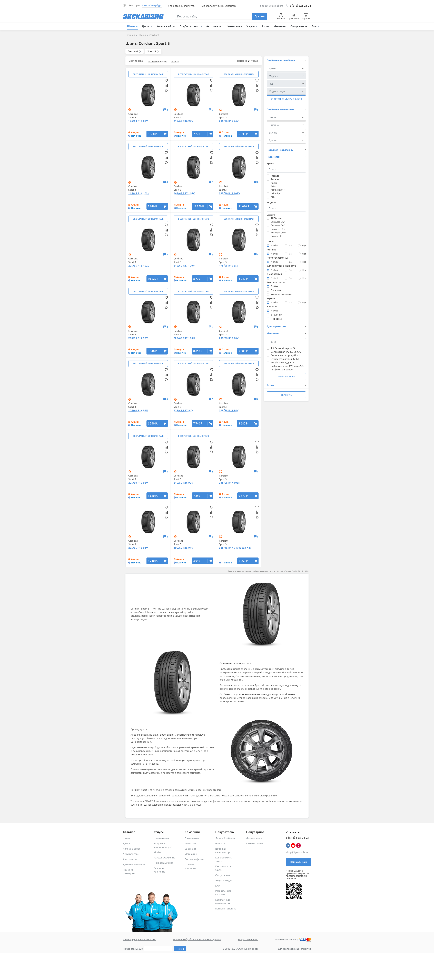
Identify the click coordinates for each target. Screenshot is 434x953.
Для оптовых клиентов (181, 5)
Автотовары (213, 26)
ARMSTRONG (278, 189)
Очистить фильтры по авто (286, 98)
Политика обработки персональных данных (197, 939)
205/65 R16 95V (229, 338)
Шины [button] (131, 26)
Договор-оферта (194, 859)
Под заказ (276, 318)
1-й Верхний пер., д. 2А (283, 348)
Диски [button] (146, 26)
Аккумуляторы (131, 854)
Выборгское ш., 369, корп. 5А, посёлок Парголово (287, 367)
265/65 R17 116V (184, 193)
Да (290, 245)
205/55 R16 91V (138, 547)
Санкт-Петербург (152, 5)
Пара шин (276, 290)
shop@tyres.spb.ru (297, 852)
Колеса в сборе (165, 26)
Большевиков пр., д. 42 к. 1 (285, 355)
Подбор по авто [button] (190, 26)
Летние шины (254, 838)
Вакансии (190, 848)
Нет (304, 245)
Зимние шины (254, 843)
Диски (126, 843)
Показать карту (286, 376)
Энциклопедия (223, 880)
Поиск (180, 948)
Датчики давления (134, 864)
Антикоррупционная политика (139, 939)
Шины (126, 838)
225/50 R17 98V (138, 482)
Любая (274, 286)
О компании (192, 838)
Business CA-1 (278, 221)
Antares (275, 179)
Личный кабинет (225, 838)
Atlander (275, 193)
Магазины (280, 26)
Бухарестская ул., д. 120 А (285, 358)
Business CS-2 (278, 228)
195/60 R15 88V (138, 121)
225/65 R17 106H (184, 338)
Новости (220, 843)
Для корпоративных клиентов (218, 5)
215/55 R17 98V (138, 338)
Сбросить (286, 394)
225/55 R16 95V (229, 410)
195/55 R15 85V (229, 265)
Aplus (274, 182)
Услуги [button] (250, 26)
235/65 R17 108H (229, 482)
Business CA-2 (278, 225)
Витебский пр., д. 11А (282, 362)
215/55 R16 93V (183, 482)
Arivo (273, 186)
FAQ (217, 885)
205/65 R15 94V (229, 121)
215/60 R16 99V (183, 121)
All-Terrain (276, 218)
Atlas (273, 196)
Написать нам (298, 862)
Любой (274, 245)
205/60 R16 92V (138, 410)
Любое (274, 310)
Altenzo (275, 175)
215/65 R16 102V (138, 193)
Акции (265, 26)
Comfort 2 (276, 235)
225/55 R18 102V (138, 265)
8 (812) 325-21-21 (300, 5)
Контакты (190, 843)
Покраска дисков (163, 862)
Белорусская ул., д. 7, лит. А (286, 351)
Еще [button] (314, 26)
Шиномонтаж (234, 26)
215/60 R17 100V (184, 265)
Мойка (157, 852)
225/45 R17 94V (183, 410)
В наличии (276, 314)
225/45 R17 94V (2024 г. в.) (235, 547)
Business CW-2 (278, 232)
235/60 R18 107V (229, 193)
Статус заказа (298, 26)
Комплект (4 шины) (281, 294)
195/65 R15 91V (183, 547)
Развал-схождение (164, 857)
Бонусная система (225, 908)
